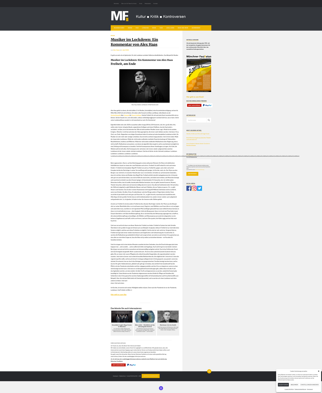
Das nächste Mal (179, 205)
